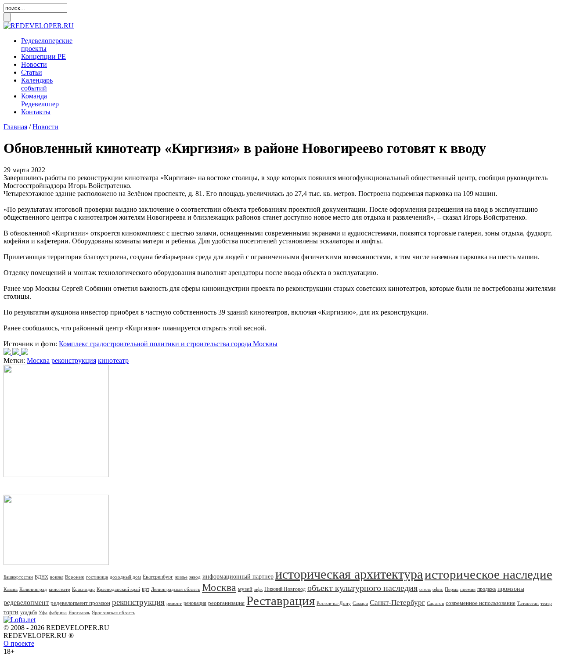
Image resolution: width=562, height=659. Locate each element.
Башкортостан (18, 576)
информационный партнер (238, 576)
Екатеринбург (158, 577)
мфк (258, 589)
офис (437, 589)
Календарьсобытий (37, 84)
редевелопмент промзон (80, 603)
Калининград (33, 589)
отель (425, 589)
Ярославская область (113, 612)
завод (195, 576)
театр (546, 603)
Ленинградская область (175, 589)
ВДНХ (41, 576)
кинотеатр (113, 360)
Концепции (43, 56)
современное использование (480, 603)
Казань (11, 589)
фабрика (58, 612)
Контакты (35, 112)
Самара (360, 603)
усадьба (28, 612)
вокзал (56, 576)
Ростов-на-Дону (334, 603)
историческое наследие (488, 574)
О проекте (19, 643)
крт (145, 589)
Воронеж (74, 576)
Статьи (31, 72)
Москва (38, 360)
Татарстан (528, 603)
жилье (181, 576)
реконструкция (73, 360)
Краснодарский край (118, 589)
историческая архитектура (349, 574)
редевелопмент (26, 602)
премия (468, 589)
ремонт (174, 603)
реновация (195, 603)
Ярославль (79, 612)
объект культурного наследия (362, 588)
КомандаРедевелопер (40, 100)
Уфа (43, 612)
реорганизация (226, 603)
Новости (34, 64)
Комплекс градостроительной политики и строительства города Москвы (168, 344)
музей (245, 589)
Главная (15, 126)
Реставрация (280, 601)
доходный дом (125, 576)
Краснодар (83, 589)
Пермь (451, 589)
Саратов (435, 603)
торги (11, 612)
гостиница (97, 576)
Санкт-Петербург (397, 602)
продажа (486, 589)
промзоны (510, 589)
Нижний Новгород (285, 589)
